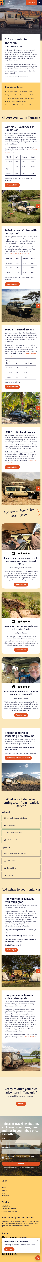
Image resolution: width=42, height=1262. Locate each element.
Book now (21, 1104)
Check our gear (11, 950)
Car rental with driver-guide (9, 1211)
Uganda (4, 1187)
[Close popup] (37, 1240)
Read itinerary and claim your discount (18, 758)
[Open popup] (37, 1257)
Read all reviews (21, 584)
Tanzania (4, 1190)
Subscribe (21, 1164)
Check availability (12, 185)
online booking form (30, 1037)
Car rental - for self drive (9, 1209)
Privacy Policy (30, 1167)
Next (38, 206)
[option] (21, 206)
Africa (3, 1185)
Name (3, 1138)
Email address (6, 1147)
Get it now (9, 1249)
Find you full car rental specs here (19, 253)
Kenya (3, 1193)
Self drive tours (6, 1206)
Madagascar (5, 1196)
